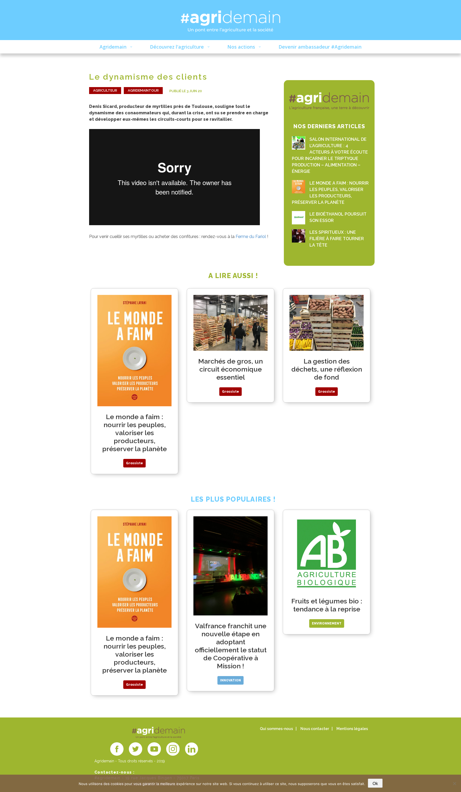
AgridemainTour (143, 90)
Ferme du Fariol (251, 236)
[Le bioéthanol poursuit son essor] (298, 217)
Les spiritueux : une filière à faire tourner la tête (336, 239)
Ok (375, 783)
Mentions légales (352, 729)
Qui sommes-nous (276, 729)
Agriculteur (105, 90)
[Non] (454, 783)
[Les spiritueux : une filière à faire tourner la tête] (298, 236)
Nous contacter (314, 729)
